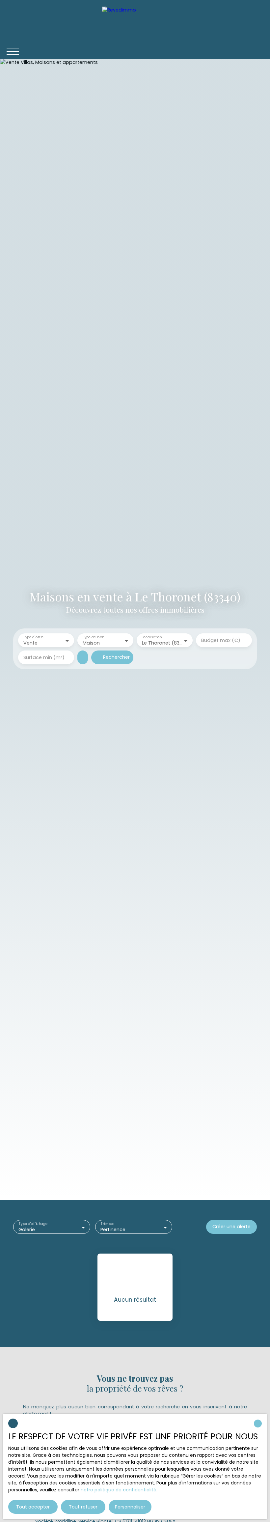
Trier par (108, 1224)
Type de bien (93, 637)
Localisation (152, 637)
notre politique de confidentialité (118, 1489)
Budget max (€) (220, 640)
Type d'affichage (33, 1224)
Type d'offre (33, 637)
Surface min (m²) (44, 657)
